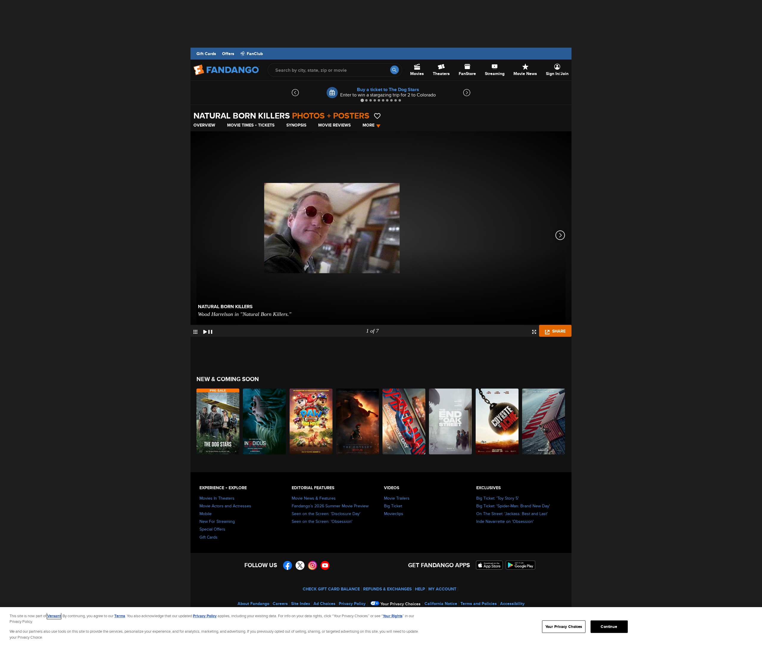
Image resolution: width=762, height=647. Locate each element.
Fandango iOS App (489, 565)
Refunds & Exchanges (387, 589)
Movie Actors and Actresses (225, 506)
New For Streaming (217, 521)
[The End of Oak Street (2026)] (450, 421)
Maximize (534, 332)
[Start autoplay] (207, 331)
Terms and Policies (478, 604)
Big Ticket (393, 506)
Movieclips (393, 514)
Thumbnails (195, 332)
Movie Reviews (334, 125)
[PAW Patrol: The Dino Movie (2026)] (311, 421)
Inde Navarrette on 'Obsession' (505, 521)
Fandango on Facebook (287, 565)
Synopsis (296, 125)
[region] (381, 627)
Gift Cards (206, 53)
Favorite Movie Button (377, 116)
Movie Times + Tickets (250, 125)
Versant (54, 616)
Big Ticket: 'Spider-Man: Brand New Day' (513, 506)
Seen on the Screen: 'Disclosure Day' (326, 514)
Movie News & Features (314, 498)
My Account (442, 589)
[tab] (362, 100)
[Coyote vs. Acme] (497, 421)
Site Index (300, 604)
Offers (228, 53)
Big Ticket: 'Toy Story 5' (497, 498)
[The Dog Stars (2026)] (218, 421)
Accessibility (512, 604)
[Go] (394, 70)
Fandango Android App (520, 565)
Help (420, 589)
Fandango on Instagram (312, 565)
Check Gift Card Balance (331, 589)
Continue (609, 626)
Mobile (205, 514)
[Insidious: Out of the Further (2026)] (264, 421)
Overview (204, 125)
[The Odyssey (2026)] (358, 421)
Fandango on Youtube (325, 565)
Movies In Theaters (217, 498)
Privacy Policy (352, 604)
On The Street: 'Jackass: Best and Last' (512, 514)
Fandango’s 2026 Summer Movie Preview (330, 506)
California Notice (440, 604)
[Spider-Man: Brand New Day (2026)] (404, 421)
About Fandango (253, 604)
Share (558, 331)
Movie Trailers (397, 498)
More (368, 125)
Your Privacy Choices (400, 604)
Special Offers (212, 529)
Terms (119, 616)
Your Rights (392, 616)
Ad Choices (324, 604)
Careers (280, 604)
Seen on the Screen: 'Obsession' (322, 521)
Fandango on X (300, 565)
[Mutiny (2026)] (544, 421)
